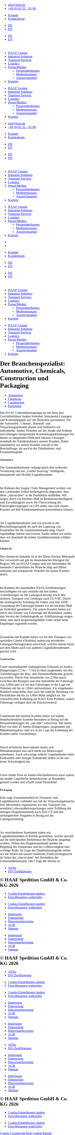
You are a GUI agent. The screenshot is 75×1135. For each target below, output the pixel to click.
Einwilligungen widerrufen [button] (25, 897)
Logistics (13, 63)
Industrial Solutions (20, 56)
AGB (11, 925)
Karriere (13, 81)
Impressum (15, 914)
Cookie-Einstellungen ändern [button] (26, 893)
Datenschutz (16, 917)
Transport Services (19, 60)
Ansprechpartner (26, 78)
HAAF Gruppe (17, 53)
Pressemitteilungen (28, 70)
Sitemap (13, 928)
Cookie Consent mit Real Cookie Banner (26, 1133)
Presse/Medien (17, 67)
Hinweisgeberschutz (21, 921)
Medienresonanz (26, 74)
